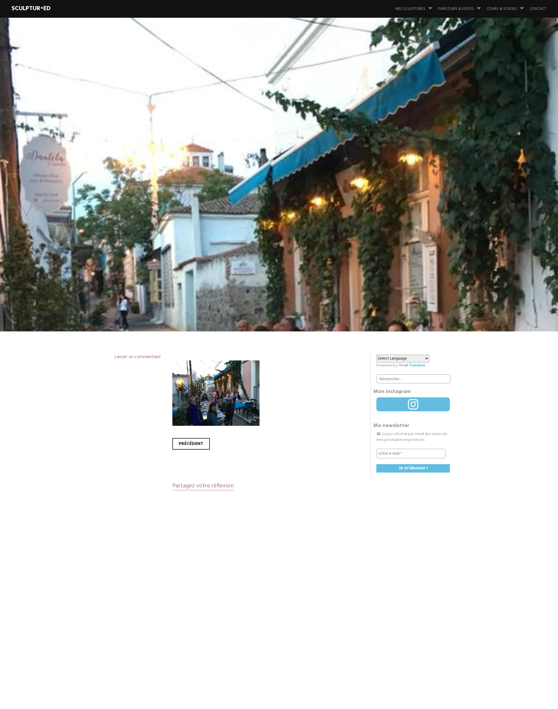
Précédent (191, 444)
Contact (538, 9)
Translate (417, 365)
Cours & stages (502, 9)
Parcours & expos (456, 9)
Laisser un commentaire (138, 357)
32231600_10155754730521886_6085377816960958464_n (329, 194)
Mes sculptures (410, 9)
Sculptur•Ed (31, 8)
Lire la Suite (124, 232)
